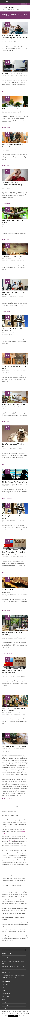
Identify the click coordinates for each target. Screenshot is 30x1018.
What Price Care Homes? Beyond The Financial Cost (14, 910)
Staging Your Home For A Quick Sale (14, 746)
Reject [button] (15, 1015)
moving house (8, 795)
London (12, 260)
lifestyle (3, 485)
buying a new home (11, 714)
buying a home (23, 39)
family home (21, 296)
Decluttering (14, 484)
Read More (21, 1015)
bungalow (4, 112)
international (21, 187)
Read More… (5, 53)
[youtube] (26, 4)
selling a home (5, 334)
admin (8, 595)
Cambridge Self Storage (15, 860)
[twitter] (23, 4)
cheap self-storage (13, 859)
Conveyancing (4, 41)
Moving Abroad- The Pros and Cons (14, 482)
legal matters (10, 41)
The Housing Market (6, 1005)
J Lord (12, 485)
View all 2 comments (7, 275)
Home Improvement (6, 993)
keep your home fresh (14, 833)
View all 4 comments (7, 653)
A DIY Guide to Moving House (12, 73)
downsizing (8, 112)
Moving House (15, 39)
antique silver (4, 450)
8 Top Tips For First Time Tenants (14, 404)
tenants (23, 406)
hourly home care (9, 898)
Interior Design (5, 996)
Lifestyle (13, 637)
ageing (22, 111)
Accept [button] (10, 1015)
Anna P (13, 77)
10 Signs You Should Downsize (12, 109)
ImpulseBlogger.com (13, 840)
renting (20, 406)
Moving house (23, 149)
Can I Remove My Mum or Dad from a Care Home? (14, 912)
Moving (3, 188)
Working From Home (7, 1008)
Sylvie (19, 112)
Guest (8, 188)
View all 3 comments (7, 498)
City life (8, 260)
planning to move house (7, 826)
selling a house (21, 750)
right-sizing (20, 638)
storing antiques (11, 450)
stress (3, 150)
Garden (4, 990)
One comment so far (7, 91)
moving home (21, 594)
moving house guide (6, 77)
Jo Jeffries (17, 41)
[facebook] (21, 4)
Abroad (26, 484)
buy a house (20, 826)
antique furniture (22, 448)
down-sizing (9, 638)
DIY (3, 987)
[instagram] (25, 4)
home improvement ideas (13, 831)
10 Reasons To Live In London (12, 256)
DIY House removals (23, 75)
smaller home (13, 112)
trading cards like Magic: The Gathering (17, 938)
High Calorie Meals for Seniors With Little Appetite (13, 913)
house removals (11, 676)
